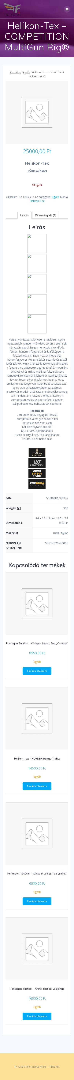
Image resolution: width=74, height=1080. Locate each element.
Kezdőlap (15, 72)
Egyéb (26, 72)
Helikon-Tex (37, 201)
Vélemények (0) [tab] (45, 215)
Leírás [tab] (24, 215)
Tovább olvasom (37, 671)
